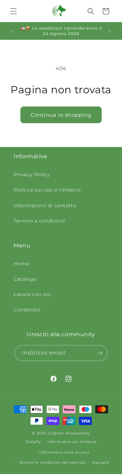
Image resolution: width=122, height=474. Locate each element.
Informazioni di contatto (45, 205)
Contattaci (27, 310)
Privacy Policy (32, 174)
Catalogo (25, 279)
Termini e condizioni (39, 221)
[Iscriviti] (99, 353)
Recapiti (101, 462)
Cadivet (56, 433)
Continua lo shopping (61, 115)
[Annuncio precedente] (12, 30)
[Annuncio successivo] (109, 30)
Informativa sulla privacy (64, 452)
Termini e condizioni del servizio (52, 462)
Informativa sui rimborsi (72, 441)
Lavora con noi (32, 294)
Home (21, 264)
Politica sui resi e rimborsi (47, 190)
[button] (13, 11)
